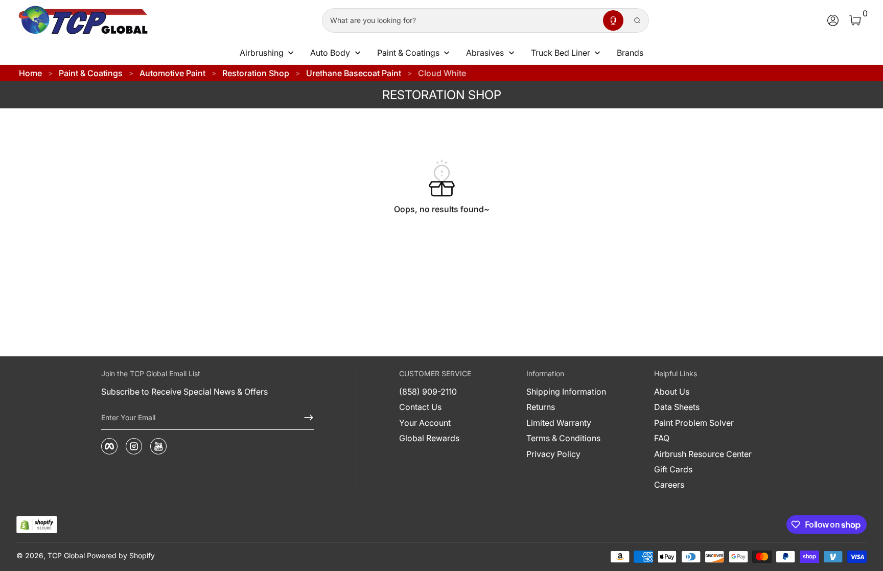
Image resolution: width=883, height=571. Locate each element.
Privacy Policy (553, 454)
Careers (669, 484)
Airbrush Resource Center (703, 454)
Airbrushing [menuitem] (262, 53)
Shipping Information (566, 391)
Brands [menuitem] (630, 53)
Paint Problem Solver (694, 423)
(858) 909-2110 (428, 391)
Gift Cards (673, 469)
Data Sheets (677, 407)
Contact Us (420, 407)
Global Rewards (429, 438)
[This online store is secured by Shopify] (36, 525)
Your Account (425, 423)
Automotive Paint (172, 73)
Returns (540, 407)
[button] (613, 20)
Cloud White (442, 73)
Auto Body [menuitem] (330, 53)
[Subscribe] (304, 417)
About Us (671, 391)
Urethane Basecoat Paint (353, 73)
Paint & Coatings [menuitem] (408, 53)
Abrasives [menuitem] (485, 53)
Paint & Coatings (91, 73)
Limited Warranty (558, 423)
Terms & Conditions (563, 438)
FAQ (661, 438)
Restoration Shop (255, 73)
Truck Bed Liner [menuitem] (560, 53)
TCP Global (66, 555)
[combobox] (460, 20)
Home (30, 73)
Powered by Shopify (121, 555)
